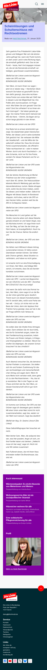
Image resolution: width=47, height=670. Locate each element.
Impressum (7, 625)
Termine (6, 632)
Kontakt (6, 622)
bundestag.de (8, 655)
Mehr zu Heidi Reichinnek (16, 569)
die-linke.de (7, 645)
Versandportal (8, 630)
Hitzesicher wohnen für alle (19, 506)
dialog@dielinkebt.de (10, 614)
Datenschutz (7, 627)
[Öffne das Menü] (42, 3)
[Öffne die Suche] (36, 3)
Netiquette (7, 634)
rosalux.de (6, 652)
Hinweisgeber (8, 637)
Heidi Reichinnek (19, 38)
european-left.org (9, 647)
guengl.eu (6, 650)
